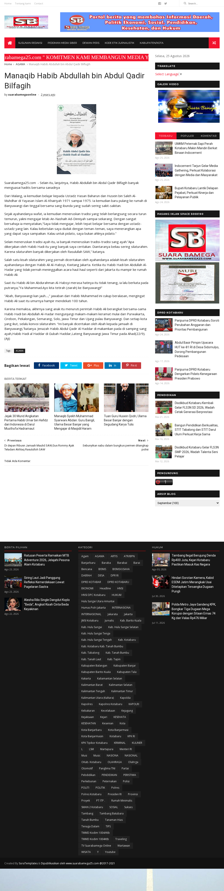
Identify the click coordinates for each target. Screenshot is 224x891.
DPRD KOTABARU (118, 582)
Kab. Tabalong (90, 653)
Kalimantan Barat (92, 685)
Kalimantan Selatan (120, 685)
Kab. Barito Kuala (130, 620)
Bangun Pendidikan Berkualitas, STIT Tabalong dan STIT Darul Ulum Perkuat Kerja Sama (196, 430)
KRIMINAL (120, 743)
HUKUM (116, 595)
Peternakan (110, 781)
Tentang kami (23, 3)
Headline (105, 588)
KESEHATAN (88, 723)
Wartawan (123, 845)
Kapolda (125, 698)
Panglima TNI (107, 768)
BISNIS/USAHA (121, 569)
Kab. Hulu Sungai (91, 627)
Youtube (110, 852)
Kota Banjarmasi (118, 730)
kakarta (86, 678)
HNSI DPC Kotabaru (93, 595)
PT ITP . (100, 800)
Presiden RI (115, 794)
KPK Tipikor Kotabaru (94, 743)
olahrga (133, 762)
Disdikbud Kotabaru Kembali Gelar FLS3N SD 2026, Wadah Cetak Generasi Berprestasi (195, 407)
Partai (125, 768)
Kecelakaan (108, 710)
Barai (136, 563)
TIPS (108, 826)
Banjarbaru (88, 563)
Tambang (87, 813)
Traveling (121, 839)
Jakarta (128, 614)
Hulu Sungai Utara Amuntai (97, 601)
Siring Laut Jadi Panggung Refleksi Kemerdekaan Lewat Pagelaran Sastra (44, 582)
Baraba (106, 563)
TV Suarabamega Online (96, 845)
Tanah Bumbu (90, 820)
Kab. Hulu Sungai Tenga (95, 633)
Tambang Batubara (112, 813)
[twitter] (165, 3)
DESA (101, 575)
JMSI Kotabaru (89, 620)
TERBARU (166, 135)
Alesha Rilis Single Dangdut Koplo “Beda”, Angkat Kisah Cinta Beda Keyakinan (47, 604)
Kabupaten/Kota (151, 42)
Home (8, 3)
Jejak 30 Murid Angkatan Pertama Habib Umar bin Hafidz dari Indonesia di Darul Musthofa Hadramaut (26, 422)
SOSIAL (113, 807)
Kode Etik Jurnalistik (119, 42)
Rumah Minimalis (121, 800)
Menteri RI (126, 749)
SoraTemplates (28, 863)
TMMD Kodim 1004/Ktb (95, 833)
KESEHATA (120, 717)
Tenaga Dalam (90, 826)
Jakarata (113, 614)
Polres (115, 787)
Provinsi (133, 794)
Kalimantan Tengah (93, 691)
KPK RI (131, 736)
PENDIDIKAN (109, 775)
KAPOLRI (134, 704)
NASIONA (112, 755)
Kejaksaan (87, 717)
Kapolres (87, 704)
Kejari (103, 717)
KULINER (137, 743)
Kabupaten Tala (126, 672)
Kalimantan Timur (122, 691)
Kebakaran (88, 710)
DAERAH (86, 575)
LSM (91, 749)
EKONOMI (87, 588)
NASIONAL (131, 755)
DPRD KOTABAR (91, 582)
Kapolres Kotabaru (110, 704)
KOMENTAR (209, 135)
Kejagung (127, 710)
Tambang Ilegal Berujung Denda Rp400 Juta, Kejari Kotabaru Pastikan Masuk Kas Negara (194, 560)
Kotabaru (115, 736)
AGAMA (20, 64)
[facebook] (159, 3)
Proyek (85, 800)
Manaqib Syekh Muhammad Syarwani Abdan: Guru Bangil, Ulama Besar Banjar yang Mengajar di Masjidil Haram (74, 422)
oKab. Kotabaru (91, 762)
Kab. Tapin (114, 659)
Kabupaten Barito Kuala (96, 672)
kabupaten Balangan (94, 665)
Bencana (86, 569)
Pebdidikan (88, 775)
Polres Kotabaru (91, 794)
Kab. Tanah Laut (91, 659)
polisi (126, 781)
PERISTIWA (129, 775)
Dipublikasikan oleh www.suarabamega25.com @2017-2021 (78, 863)
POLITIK (100, 787)
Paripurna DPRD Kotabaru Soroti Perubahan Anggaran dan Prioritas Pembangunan (197, 325)
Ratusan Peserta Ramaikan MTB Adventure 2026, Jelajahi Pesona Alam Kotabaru (47, 560)
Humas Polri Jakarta (93, 607)
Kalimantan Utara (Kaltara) (97, 698)
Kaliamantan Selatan (109, 678)
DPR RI (115, 575)
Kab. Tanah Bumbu (117, 653)
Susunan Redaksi (30, 42)
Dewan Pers (90, 42)
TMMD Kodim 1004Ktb (95, 839)
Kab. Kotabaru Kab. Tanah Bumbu (102, 646)
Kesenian (107, 723)
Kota (122, 723)
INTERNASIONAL (91, 614)
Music (96, 755)
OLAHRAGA (115, 762)
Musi (84, 755)
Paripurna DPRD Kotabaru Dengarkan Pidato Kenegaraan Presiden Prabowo (196, 374)
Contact (38, 3)
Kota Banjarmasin (92, 736)
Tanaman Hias (114, 820)
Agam (85, 556)
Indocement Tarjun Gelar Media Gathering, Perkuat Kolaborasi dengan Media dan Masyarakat (196, 170)
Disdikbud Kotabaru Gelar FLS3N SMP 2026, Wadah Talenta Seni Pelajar (197, 452)
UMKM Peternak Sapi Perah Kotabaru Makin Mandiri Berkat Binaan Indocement (196, 148)
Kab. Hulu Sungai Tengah (96, 640)
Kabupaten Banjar (125, 665)
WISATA (86, 852)
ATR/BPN (129, 556)
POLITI (85, 787)
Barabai (122, 563)
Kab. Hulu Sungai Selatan (123, 627)
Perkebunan (88, 781)
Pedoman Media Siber (62, 42)
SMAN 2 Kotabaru (92, 807)
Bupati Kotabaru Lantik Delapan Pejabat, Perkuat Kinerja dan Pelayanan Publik (196, 192)
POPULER (187, 135)
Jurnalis (109, 620)
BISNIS (102, 569)
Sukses (128, 807)
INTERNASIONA (121, 607)
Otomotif (87, 768)
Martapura (106, 749)
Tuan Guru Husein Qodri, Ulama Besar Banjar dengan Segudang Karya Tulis (125, 420)
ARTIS (114, 556)
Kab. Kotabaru (127, 640)
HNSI (120, 588)
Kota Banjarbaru (91, 730)
